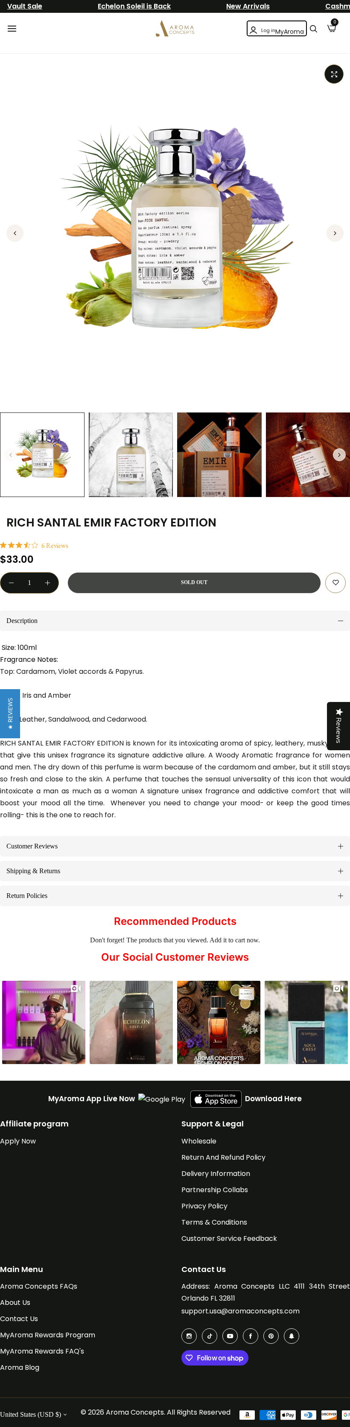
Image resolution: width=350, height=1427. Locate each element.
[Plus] (47, 582)
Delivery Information (215, 1173)
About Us (15, 1302)
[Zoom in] (334, 74)
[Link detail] (189, 1336)
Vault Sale (24, 6)
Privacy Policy (204, 1206)
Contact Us (19, 1319)
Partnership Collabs (214, 1190)
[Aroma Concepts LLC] (175, 28)
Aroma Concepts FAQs (38, 1286)
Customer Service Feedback (229, 1238)
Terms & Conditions (214, 1222)
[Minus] (11, 582)
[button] (335, 233)
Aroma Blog (19, 1367)
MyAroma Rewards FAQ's (42, 1351)
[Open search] (313, 28)
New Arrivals (248, 6)
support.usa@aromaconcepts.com (240, 1311)
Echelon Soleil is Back (134, 6)
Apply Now (18, 1141)
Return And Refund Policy (223, 1157)
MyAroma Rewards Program (47, 1335)
